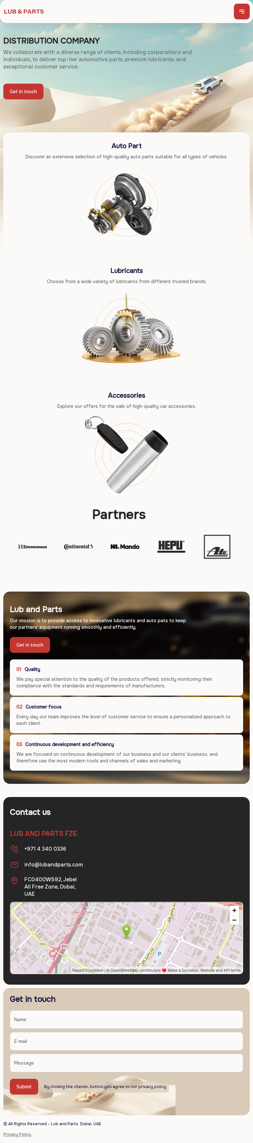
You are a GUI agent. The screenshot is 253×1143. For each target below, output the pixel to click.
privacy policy (152, 1086)
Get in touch (23, 91)
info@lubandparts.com (53, 864)
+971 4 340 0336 (45, 848)
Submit (24, 1087)
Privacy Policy (17, 1134)
